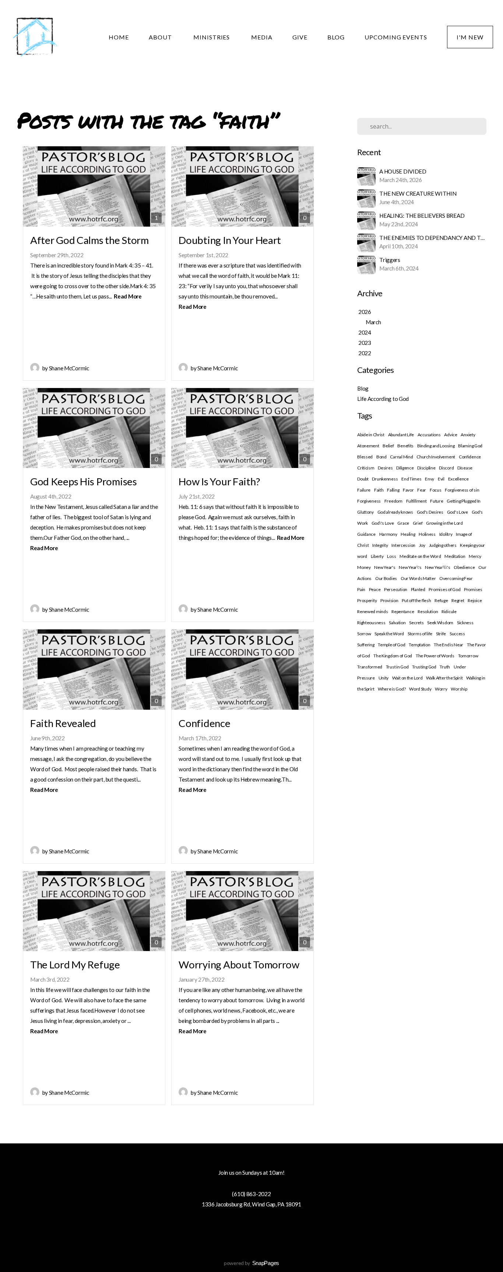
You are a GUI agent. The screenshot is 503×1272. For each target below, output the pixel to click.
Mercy (475, 556)
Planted (418, 589)
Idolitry (446, 534)
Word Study (420, 689)
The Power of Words (435, 655)
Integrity (380, 545)
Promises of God (444, 589)
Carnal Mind (401, 456)
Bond (381, 456)
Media (261, 37)
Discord (446, 468)
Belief (388, 445)
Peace (375, 589)
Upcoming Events (396, 37)
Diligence (405, 468)
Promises (473, 589)
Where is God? (391, 689)
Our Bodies (386, 578)
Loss (391, 556)
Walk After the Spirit (444, 678)
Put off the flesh (416, 600)
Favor (408, 490)
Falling (393, 490)
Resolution (428, 611)
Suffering (365, 644)
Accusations (429, 434)
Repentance (402, 611)
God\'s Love (383, 523)
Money (364, 567)
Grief (418, 523)
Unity (384, 678)
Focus (436, 490)
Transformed (369, 667)
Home (119, 37)
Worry (441, 689)
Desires (385, 468)
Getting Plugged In (464, 501)
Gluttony (365, 512)
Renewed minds (372, 611)
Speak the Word (389, 633)
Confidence (470, 456)
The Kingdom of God (392, 655)
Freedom (393, 501)
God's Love (457, 512)
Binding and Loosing (436, 445)
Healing (408, 534)
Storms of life (420, 633)
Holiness (427, 534)
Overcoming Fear (456, 578)
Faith (379, 490)
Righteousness (371, 622)
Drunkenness (385, 479)
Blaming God (470, 445)
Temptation (419, 644)
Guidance (366, 534)
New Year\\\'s (437, 567)
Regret (457, 600)
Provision (389, 600)
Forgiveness (369, 501)
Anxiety (468, 434)
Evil (441, 479)
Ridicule (449, 611)
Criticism (365, 468)
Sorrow (364, 633)
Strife (441, 633)
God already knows (395, 512)
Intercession (403, 545)
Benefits (405, 445)
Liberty (377, 556)
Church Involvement (435, 456)
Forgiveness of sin (462, 490)
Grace (403, 523)
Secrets (416, 622)
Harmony (388, 534)
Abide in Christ (370, 434)
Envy (429, 479)
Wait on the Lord (407, 678)
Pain (361, 589)
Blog (336, 37)
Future (436, 501)
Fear (421, 490)
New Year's (384, 567)
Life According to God (383, 398)
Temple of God (391, 644)
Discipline (426, 468)
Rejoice (475, 600)
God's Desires (430, 512)
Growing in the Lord (444, 523)
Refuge (441, 600)
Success (457, 633)
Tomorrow (468, 655)
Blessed (365, 456)
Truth (445, 667)
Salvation (397, 622)
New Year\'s (410, 567)
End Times (411, 479)
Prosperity (367, 600)
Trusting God (424, 667)
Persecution (395, 589)
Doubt (363, 479)
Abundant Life (401, 434)
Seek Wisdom (440, 622)
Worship (459, 689)
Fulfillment (416, 501)
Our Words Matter (418, 578)
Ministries (212, 37)
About (161, 37)
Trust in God (397, 667)
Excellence (458, 479)
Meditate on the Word (420, 556)
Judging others (443, 545)
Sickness (465, 622)
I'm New (470, 37)
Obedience (464, 567)
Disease (464, 468)
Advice (450, 434)
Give (299, 37)
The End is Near (448, 644)
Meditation (454, 556)
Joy (422, 545)
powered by (251, 1263)
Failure (363, 490)
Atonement (368, 445)
